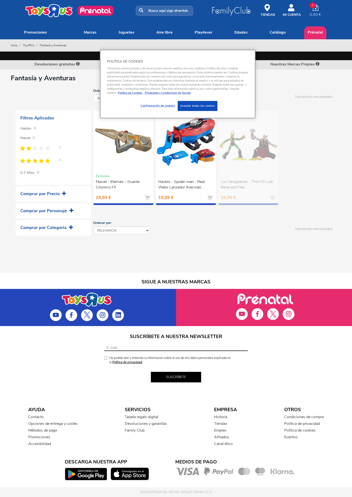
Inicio (14, 45)
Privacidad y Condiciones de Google (167, 93)
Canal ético (223, 443)
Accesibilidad (39, 443)
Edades (241, 32)
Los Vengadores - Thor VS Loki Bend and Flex (247, 184)
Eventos (291, 437)
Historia (220, 417)
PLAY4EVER (203, 32)
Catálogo (278, 32)
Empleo (220, 430)
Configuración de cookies (158, 105)
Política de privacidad (127, 362)
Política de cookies (300, 430)
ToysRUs (28, 45)
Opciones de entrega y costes (53, 423)
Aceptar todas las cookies (197, 106)
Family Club (135, 430)
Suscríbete (176, 377)
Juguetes (126, 32)
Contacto (36, 417)
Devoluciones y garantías (146, 423)
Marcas (90, 32)
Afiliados (221, 437)
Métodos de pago (42, 430)
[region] (177, 84)
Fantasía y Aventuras (53, 45)
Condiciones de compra (304, 417)
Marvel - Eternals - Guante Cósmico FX (118, 184)
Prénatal (315, 32)
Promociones (35, 32)
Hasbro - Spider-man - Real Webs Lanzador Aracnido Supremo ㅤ (181, 185)
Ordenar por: (102, 223)
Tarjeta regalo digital (141, 417)
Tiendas (220, 423)
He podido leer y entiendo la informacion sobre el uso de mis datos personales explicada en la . (170, 360)
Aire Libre (164, 32)
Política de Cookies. (130, 93)
